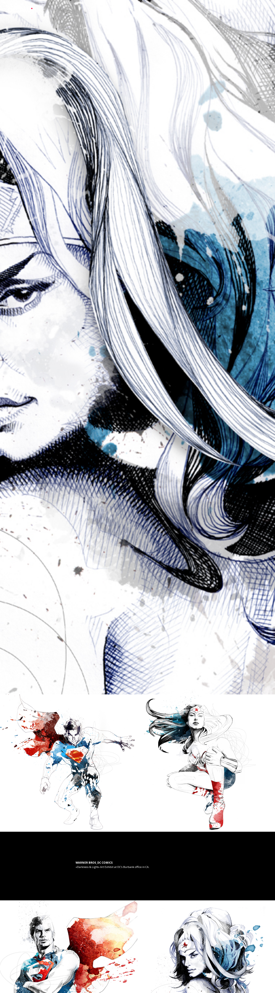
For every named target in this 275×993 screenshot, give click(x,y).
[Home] (21, 12)
